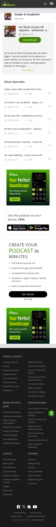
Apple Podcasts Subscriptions (9, 421)
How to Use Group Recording (36, 434)
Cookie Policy (35, 512)
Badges (6, 486)
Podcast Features (10, 362)
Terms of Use (16, 516)
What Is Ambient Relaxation (35, 445)
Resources (7, 490)
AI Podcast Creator (36, 384)
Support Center (9, 459)
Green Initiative (34, 475)
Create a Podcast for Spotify (37, 371)
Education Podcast (36, 396)
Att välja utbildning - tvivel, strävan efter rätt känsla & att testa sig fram (24, 155)
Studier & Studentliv (27, 14)
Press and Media (35, 471)
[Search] (45, 4)
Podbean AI (8, 390)
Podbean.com (38, 520)
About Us (32, 459)
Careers (31, 467)
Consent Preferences (35, 516)
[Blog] (30, 507)
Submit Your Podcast (12, 427)
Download (30, 40)
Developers (8, 494)
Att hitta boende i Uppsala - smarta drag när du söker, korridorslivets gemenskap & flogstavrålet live (24, 142)
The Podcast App (10, 378)
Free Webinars (9, 467)
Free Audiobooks (10, 439)
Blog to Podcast (34, 388)
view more (27, 70)
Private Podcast (10, 374)
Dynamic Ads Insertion (12, 416)
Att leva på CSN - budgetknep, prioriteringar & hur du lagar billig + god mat (24, 115)
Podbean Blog (34, 463)
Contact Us (32, 483)
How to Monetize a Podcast (36, 414)
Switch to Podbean (11, 431)
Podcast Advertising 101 (38, 440)
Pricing (6, 366)
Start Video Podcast (36, 366)
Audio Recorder (9, 382)
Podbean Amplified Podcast (11, 481)
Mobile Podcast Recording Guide (35, 427)
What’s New (8, 463)
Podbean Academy (11, 475)
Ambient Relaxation (11, 443)
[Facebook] (19, 507)
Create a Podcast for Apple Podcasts (37, 378)
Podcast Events (9, 471)
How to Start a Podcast (38, 408)
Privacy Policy (20, 512)
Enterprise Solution (11, 370)
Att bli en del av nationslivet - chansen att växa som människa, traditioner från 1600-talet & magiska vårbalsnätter (24, 128)
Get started (28, 294)
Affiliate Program (35, 479)
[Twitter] (24, 507)
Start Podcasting (35, 362)
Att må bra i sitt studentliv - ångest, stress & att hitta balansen (24, 102)
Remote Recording (11, 386)
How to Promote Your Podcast (37, 420)
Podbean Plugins (10, 435)
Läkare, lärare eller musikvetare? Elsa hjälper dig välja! (24, 89)
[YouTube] (35, 507)
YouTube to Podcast (36, 392)
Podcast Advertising (11, 412)
